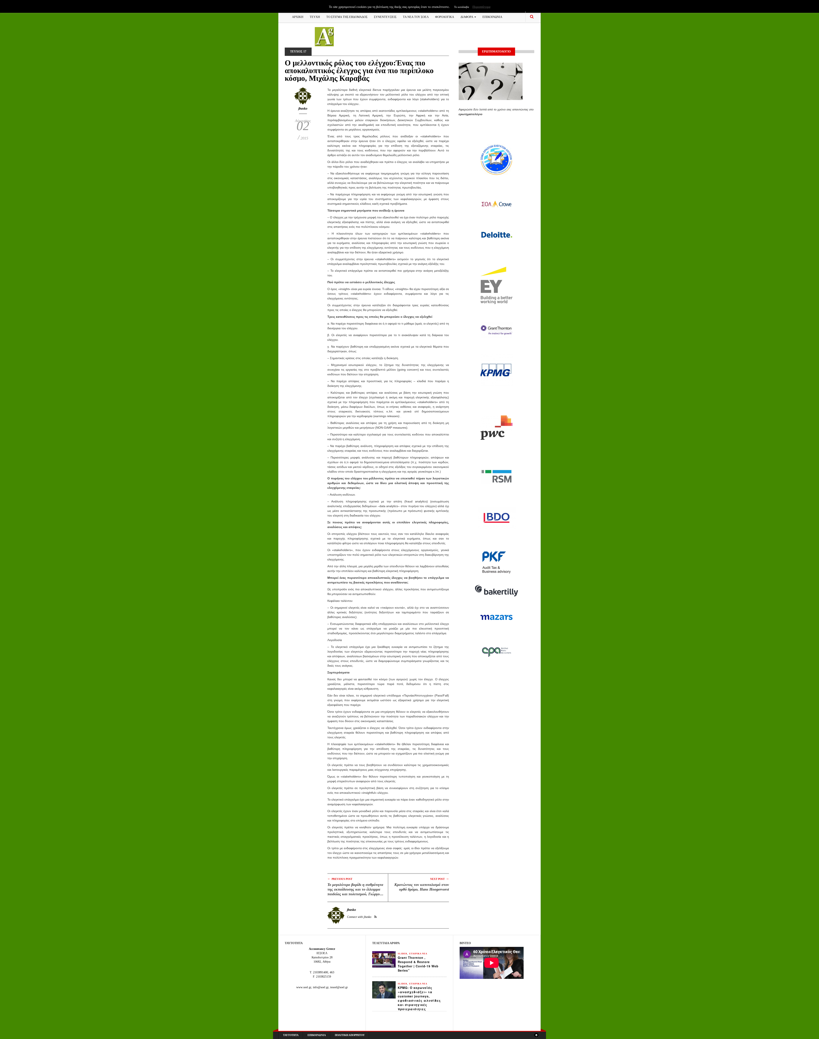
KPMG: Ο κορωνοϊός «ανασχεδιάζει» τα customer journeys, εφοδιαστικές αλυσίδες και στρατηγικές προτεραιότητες (419, 998)
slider (402, 953)
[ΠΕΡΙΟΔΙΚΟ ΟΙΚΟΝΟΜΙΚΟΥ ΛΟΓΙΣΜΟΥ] (324, 36)
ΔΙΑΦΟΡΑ (467, 16)
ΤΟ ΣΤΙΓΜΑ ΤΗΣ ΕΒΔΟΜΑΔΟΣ (346, 16)
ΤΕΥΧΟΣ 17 (298, 51)
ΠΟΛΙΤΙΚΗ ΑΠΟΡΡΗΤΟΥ (350, 1035)
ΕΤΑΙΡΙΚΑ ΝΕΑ (418, 953)
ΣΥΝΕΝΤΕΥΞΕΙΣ (385, 16)
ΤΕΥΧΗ (315, 16)
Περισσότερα (481, 7)
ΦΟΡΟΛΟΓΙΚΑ (444, 16)
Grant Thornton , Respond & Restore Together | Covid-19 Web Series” (418, 963)
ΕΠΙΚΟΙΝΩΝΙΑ (492, 16)
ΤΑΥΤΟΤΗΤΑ (291, 1035)
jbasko (302, 108)
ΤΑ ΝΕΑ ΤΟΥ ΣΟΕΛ (416, 16)
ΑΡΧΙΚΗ (297, 16)
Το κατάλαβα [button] (461, 7)
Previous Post (339, 879)
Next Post (439, 879)
